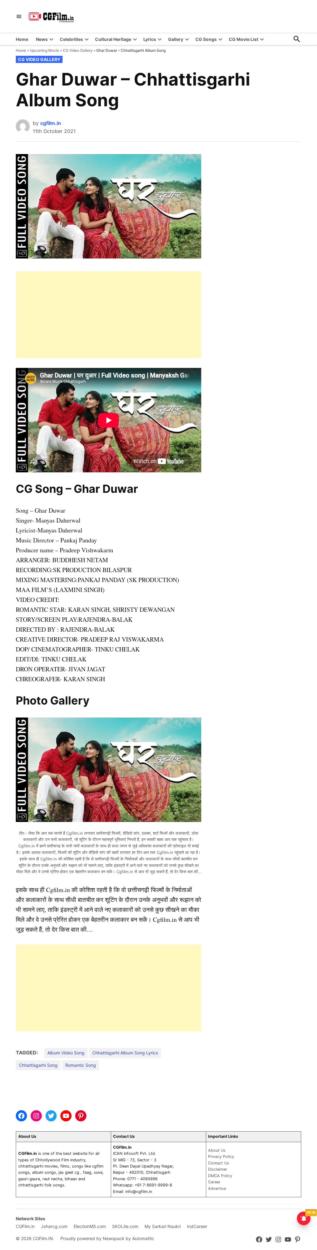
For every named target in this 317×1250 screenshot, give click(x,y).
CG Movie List (243, 39)
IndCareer (197, 1226)
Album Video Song (66, 1052)
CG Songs (206, 39)
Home (22, 39)
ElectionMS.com (90, 1226)
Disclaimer (217, 1169)
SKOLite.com (125, 1226)
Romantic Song (80, 1065)
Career (214, 1182)
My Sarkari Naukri (163, 1226)
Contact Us (218, 1163)
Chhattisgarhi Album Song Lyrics (125, 1052)
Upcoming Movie (44, 50)
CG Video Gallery (78, 50)
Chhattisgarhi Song (38, 1065)
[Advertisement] (108, 314)
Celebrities (71, 39)
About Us (217, 1150)
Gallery (175, 39)
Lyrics (149, 39)
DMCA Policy (220, 1175)
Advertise (217, 1188)
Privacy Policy (221, 1156)
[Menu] (19, 16)
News (42, 39)
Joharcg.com (54, 1226)
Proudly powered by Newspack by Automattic (107, 1238)
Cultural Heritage (113, 39)
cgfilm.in (50, 123)
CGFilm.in (25, 1226)
